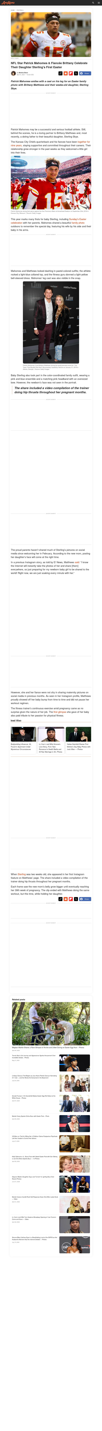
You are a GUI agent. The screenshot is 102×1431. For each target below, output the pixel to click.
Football (20, 10)
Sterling (22, 874)
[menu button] (98, 2)
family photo (78, 222)
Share (87, 73)
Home (13, 10)
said (77, 562)
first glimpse (60, 712)
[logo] (8, 2)
